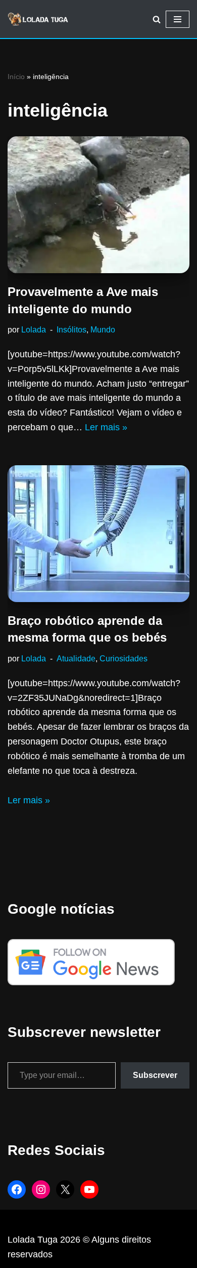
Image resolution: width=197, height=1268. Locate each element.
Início (16, 76)
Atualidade (76, 658)
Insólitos (71, 329)
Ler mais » (106, 427)
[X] (65, 1189)
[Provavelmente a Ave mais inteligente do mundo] (98, 204)
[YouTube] (89, 1189)
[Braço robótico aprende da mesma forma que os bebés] (98, 533)
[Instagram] (41, 1189)
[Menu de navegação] (177, 19)
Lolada (33, 329)
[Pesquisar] (157, 19)
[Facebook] (17, 1189)
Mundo (102, 329)
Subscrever (155, 1075)
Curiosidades (123, 658)
